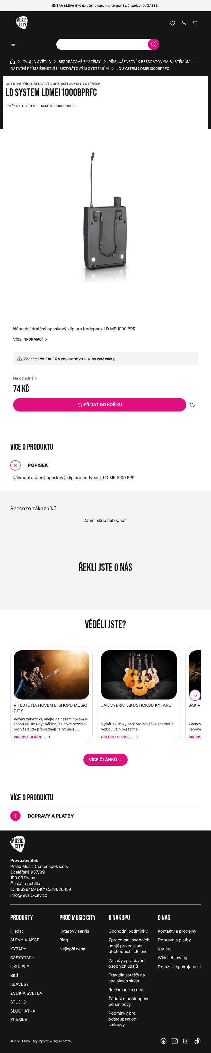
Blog (63, 939)
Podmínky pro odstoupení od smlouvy (122, 1018)
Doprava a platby (174, 939)
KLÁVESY (19, 984)
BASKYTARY (22, 957)
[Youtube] (186, 1041)
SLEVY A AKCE (24, 939)
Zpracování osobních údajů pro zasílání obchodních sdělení (129, 945)
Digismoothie (62, 1041)
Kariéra (165, 948)
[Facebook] (164, 1041)
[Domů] (12, 61)
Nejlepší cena (72, 948)
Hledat (16, 931)
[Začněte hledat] (153, 44)
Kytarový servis (74, 931)
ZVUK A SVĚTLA (37, 61)
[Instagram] (175, 1041)
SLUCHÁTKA (22, 1011)
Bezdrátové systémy (80, 61)
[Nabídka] (15, 44)
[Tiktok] (198, 1041)
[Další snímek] (195, 695)
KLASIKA (19, 1019)
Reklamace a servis (127, 989)
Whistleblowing (172, 957)
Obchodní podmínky (128, 931)
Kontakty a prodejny (177, 931)
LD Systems (21, 106)
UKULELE (19, 966)
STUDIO (18, 1002)
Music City (29, 1041)
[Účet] (183, 23)
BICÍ (14, 975)
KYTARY (18, 948)
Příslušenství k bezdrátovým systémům (149, 61)
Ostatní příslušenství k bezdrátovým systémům (59, 68)
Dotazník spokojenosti (179, 966)
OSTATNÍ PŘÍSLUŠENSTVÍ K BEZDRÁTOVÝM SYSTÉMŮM (53, 84)
